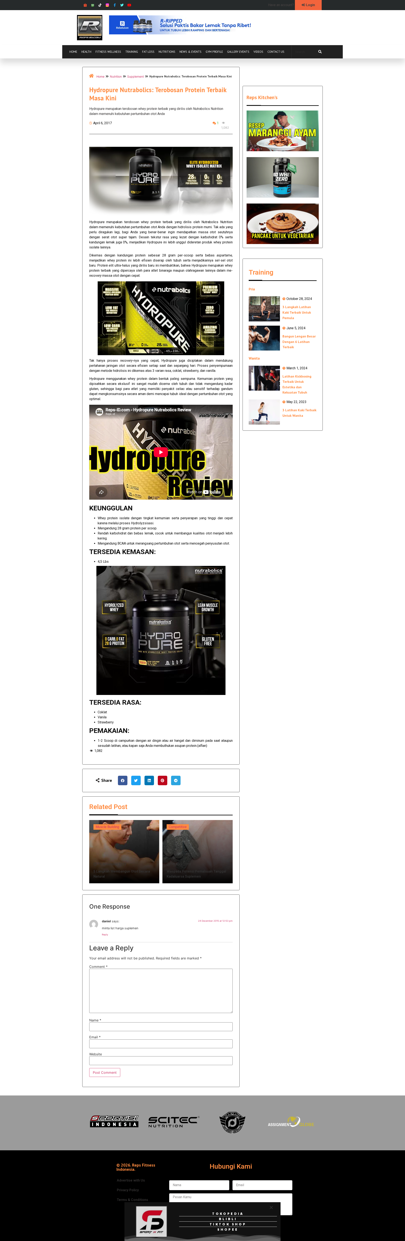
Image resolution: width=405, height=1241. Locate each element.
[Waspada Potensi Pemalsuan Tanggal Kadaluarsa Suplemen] (197, 851)
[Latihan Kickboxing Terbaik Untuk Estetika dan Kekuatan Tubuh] (264, 378)
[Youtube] (129, 5)
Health (86, 52)
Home (73, 52)
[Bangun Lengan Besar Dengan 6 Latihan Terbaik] (264, 338)
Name (95, 1020)
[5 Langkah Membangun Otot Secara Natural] (124, 851)
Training (131, 52)
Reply (105, 934)
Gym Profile (214, 52)
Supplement (135, 76)
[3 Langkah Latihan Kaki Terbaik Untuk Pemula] (264, 308)
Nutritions (167, 52)
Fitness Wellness (108, 52)
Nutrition (116, 76)
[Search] (320, 52)
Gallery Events (238, 52)
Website (95, 1054)
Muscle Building (107, 827)
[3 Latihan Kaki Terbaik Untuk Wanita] (264, 411)
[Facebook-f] (115, 5)
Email (95, 1037)
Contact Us (275, 52)
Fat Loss (148, 52)
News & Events (190, 52)
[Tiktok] (100, 5)
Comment (98, 966)
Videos (258, 52)
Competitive (178, 827)
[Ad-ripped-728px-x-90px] (186, 33)
